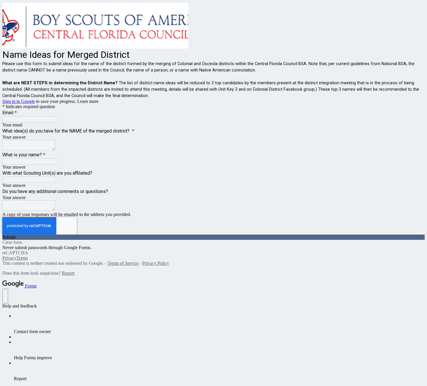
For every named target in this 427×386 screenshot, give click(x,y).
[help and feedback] (5, 296)
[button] (213, 237)
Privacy (9, 257)
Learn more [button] (87, 101)
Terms (22, 257)
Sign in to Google (18, 101)
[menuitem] (219, 323)
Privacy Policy (155, 263)
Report (68, 273)
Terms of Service (123, 263)
